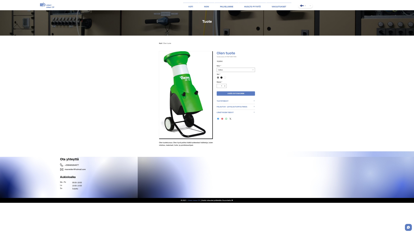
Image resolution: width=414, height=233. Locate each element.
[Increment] (225, 86)
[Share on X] (230, 118)
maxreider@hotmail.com (75, 169)
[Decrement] (218, 86)
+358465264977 (72, 165)
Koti (160, 43)
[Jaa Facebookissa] (218, 118)
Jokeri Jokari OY (194, 200)
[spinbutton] (222, 86)
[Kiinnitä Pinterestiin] (222, 118)
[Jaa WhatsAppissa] (226, 118)
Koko (219, 66)
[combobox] (236, 70)
